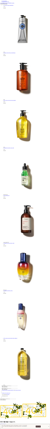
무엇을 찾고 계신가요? (7, 388)
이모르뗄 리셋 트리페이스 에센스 (8, 290)
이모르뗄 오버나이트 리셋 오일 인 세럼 (8, 243)
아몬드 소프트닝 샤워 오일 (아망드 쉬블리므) (9, 100)
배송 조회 (8, 394)
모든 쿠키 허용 (38, 426)
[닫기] (49, 426)
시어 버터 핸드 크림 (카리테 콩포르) (8, 5)
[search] (13, 385)
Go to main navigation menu (5, 1)
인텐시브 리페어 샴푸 (6, 195)
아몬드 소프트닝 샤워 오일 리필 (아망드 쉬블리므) (10, 338)
